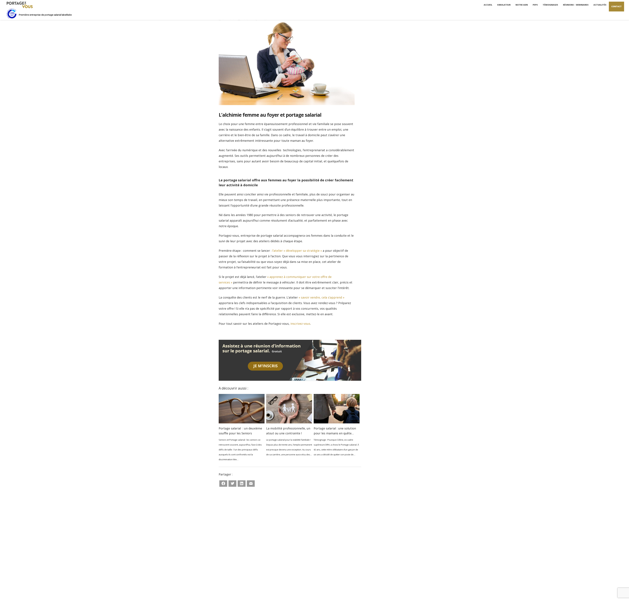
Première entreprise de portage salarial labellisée (45, 14)
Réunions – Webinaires (576, 4)
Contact (616, 6)
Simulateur (504, 4)
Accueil (488, 4)
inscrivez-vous (300, 324)
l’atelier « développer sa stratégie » (297, 251)
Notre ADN (521, 4)
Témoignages (550, 4)
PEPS (535, 4)
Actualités (599, 4)
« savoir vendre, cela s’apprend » (321, 297)
